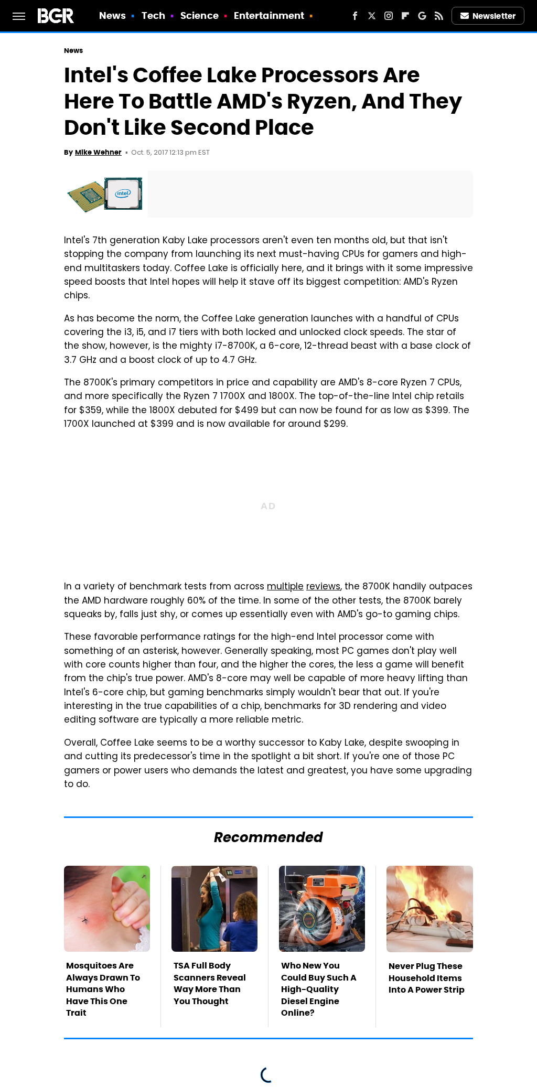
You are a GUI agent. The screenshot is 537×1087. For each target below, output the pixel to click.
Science (199, 15)
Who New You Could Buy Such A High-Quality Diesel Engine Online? (319, 989)
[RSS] (439, 16)
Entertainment (269, 15)
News (112, 15)
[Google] (422, 16)
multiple (285, 587)
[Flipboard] (405, 16)
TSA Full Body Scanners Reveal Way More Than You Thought (210, 983)
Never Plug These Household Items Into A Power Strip (427, 978)
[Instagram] (388, 16)
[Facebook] (355, 16)
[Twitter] (372, 16)
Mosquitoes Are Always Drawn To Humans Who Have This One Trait (103, 989)
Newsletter (493, 16)
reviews (323, 587)
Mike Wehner (98, 152)
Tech (153, 15)
